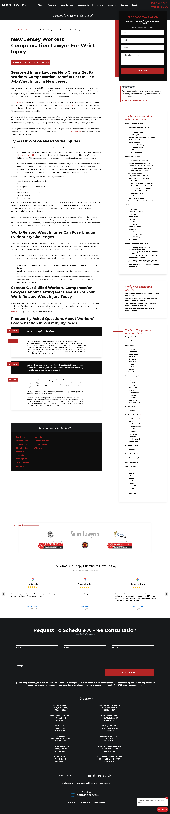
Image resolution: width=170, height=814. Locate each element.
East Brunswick (134, 419)
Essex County (130, 345)
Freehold (131, 450)
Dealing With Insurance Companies (141, 137)
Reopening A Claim (135, 132)
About (41, 5)
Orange (131, 369)
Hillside (131, 476)
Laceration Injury (134, 227)
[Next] (166, 594)
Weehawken (133, 400)
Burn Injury (132, 214)
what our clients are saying (134, 101)
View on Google (32, 606)
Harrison (131, 382)
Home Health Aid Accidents (138, 171)
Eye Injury (20, 451)
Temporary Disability (136, 145)
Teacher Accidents (135, 193)
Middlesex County (132, 415)
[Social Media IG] (94, 776)
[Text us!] (162, 809)
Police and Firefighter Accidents (140, 183)
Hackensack (133, 341)
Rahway (131, 483)
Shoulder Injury (40, 444)
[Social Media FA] (89, 776)
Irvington (131, 357)
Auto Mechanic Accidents (138, 161)
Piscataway (132, 434)
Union (130, 491)
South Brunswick (134, 439)
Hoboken (131, 385)
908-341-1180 (60, 731)
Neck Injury (38, 437)
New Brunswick (134, 424)
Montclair (132, 362)
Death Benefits (134, 142)
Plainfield (131, 481)
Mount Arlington (134, 458)
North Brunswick (134, 426)
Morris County (130, 454)
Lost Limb (20, 466)
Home (13, 30)
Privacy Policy (99, 802)
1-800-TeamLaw (105, 783)
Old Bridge (132, 429)
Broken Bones (22, 441)
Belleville (131, 349)
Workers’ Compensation (28, 30)
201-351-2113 (60, 751)
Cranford (131, 471)
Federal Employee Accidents (139, 163)
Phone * (115, 647)
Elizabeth (132, 473)
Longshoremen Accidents (138, 176)
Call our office (75, 132)
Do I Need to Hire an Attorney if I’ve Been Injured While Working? (144, 257)
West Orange (133, 372)
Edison (131, 421)
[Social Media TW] (99, 776)
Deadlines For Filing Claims (138, 127)
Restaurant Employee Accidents (140, 186)
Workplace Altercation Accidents (141, 201)
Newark (131, 364)
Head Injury (20, 455)
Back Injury (20, 437)
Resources (113, 5)
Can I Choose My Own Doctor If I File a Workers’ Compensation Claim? (142, 261)
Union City (132, 397)
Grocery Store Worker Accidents (140, 166)
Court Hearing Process (137, 150)
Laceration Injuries (23, 462)
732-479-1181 (109, 731)
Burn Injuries (21, 444)
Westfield (132, 493)
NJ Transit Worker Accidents (139, 181)
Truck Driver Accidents (137, 196)
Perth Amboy (133, 431)
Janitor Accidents (135, 173)
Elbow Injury (133, 217)
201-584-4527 (109, 710)
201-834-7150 (109, 751)
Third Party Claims (135, 135)
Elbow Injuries (22, 448)
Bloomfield (132, 352)
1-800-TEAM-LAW (14, 5)
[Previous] (3, 594)
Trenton (131, 411)
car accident (31, 155)
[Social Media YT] (104, 776)
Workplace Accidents (133, 156)
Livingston (132, 359)
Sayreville (132, 436)
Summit (131, 488)
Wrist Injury (39, 448)
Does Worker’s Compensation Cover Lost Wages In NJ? (144, 265)
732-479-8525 (60, 720)
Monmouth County (132, 446)
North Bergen (133, 392)
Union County (130, 467)
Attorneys (53, 5)
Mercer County (130, 407)
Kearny (131, 390)
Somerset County (131, 462)
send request (143, 71)
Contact (125, 5)
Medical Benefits (134, 140)
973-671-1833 (109, 741)
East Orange (133, 354)
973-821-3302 (60, 741)
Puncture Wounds (41, 441)
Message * (20, 666)
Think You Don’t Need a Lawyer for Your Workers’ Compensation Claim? (140, 304)
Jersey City (132, 387)
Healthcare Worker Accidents (139, 168)
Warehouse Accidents (136, 198)
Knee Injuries (21, 459)
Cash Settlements (135, 152)
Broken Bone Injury (135, 211)
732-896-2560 (60, 710)
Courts (100, 5)
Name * (19, 647)
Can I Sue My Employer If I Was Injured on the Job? (144, 252)
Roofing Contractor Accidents (139, 188)
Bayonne (131, 380)
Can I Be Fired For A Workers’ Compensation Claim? (139, 248)
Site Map (86, 802)
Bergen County (131, 337)
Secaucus (132, 395)
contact (14, 312)
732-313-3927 (109, 720)
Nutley (130, 367)
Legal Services (68, 5)
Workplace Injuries (132, 205)
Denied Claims (133, 130)
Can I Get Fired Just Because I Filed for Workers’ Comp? (139, 309)
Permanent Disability (136, 147)
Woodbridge (133, 441)
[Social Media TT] (109, 776)
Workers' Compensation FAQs (136, 243)
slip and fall (21, 155)
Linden (131, 478)
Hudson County (131, 376)
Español (135, 5)
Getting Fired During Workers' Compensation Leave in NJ (142, 294)
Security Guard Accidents (138, 191)
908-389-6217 (60, 761)
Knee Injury (132, 224)
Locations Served (86, 5)
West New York (134, 402)
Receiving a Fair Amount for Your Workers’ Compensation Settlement (141, 299)
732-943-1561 (109, 761)
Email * (67, 647)
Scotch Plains (133, 486)
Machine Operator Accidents (139, 178)
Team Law (17, 102)
